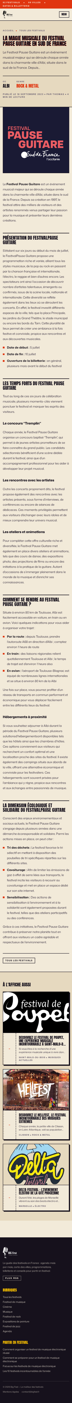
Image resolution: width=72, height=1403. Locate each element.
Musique (8, 1311)
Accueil (8, 30)
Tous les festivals (32, 30)
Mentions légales (11, 1391)
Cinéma (7, 1306)
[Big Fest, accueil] (8, 14)
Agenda (7, 1331)
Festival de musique (14, 1302)
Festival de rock (12, 1316)
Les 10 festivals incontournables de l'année (27, 1371)
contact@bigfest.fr (30, 1391)
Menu (64, 14)
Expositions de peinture (16, 1321)
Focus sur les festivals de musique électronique (29, 1366)
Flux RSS (12, 1278)
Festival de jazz (11, 1326)
